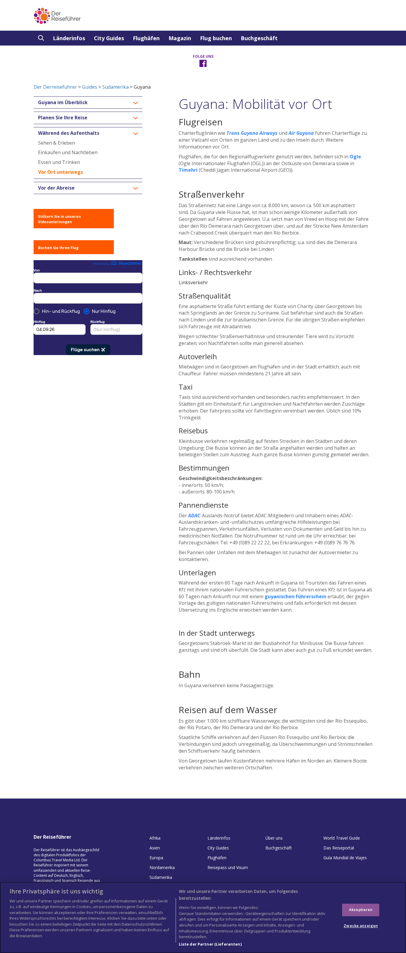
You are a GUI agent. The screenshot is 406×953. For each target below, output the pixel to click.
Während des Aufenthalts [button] (68, 133)
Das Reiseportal (338, 848)
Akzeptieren (360, 910)
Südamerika (115, 87)
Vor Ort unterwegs (60, 172)
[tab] (88, 103)
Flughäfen (146, 38)
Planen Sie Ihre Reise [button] (62, 118)
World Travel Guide (341, 838)
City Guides (109, 38)
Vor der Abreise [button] (56, 188)
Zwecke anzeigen (361, 925)
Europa (156, 857)
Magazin (180, 38)
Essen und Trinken (59, 162)
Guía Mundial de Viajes (345, 857)
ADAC (194, 515)
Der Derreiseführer (55, 87)
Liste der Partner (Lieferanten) (210, 943)
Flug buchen (216, 38)
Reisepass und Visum (227, 867)
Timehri (188, 170)
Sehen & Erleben (56, 143)
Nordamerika (162, 867)
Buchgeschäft (259, 38)
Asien (155, 848)
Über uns (274, 838)
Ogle (355, 156)
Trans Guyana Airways (252, 133)
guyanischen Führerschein (295, 596)
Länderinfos (69, 38)
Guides (89, 87)
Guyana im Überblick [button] (63, 102)
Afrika (155, 838)
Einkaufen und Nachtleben (67, 152)
